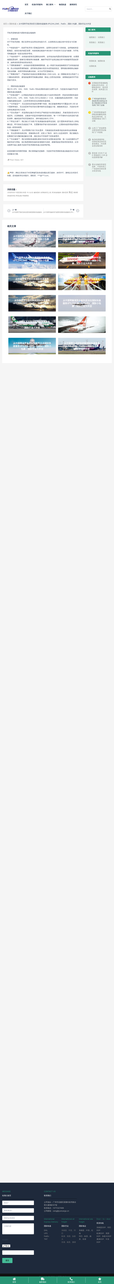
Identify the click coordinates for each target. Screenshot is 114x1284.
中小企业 (30, 192)
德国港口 (92, 37)
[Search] (110, 9)
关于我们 (28, 13)
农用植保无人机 (45, 192)
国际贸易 (65, 192)
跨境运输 (19, 196)
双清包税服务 (56, 192)
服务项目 (42, 1282)
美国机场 (92, 61)
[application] (54, 4)
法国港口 (101, 37)
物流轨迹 (62, 4)
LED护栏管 (11, 192)
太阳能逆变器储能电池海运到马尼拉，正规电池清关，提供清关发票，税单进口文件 (100, 87)
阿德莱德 (25, 196)
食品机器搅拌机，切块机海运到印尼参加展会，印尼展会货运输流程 (99, 142)
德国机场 (101, 61)
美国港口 (92, 42)
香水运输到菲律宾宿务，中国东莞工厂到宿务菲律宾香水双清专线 (99, 167)
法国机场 (92, 66)
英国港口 (101, 42)
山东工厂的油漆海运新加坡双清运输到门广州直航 (99, 130)
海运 (71, 192)
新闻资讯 (73, 4)
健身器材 (37, 192)
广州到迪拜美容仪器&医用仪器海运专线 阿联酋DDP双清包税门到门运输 (99, 102)
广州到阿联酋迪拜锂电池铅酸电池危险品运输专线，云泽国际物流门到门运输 (99, 116)
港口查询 (49, 4)
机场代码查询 (37, 4)
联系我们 (71, 1282)
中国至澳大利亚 (20, 192)
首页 (26, 4)
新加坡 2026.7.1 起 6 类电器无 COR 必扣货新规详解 (99, 155)
